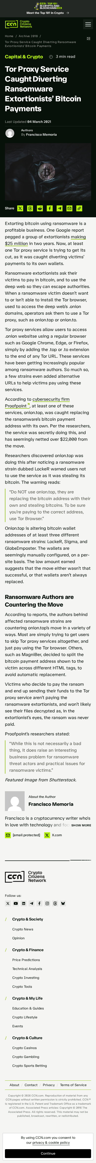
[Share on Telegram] (60, 208)
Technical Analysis (27, 969)
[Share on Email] (69, 208)
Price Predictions (26, 960)
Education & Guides (28, 1008)
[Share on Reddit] (40, 208)
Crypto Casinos (24, 1048)
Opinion (18, 938)
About (14, 1085)
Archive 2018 (28, 36)
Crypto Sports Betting (29, 1066)
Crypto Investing (25, 978)
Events (17, 1026)
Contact (31, 1085)
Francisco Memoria (41, 134)
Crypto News (22, 929)
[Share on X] (20, 208)
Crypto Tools (22, 987)
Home (9, 36)
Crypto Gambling (25, 1057)
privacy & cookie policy (51, 1143)
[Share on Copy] (79, 208)
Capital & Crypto (24, 57)
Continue (48, 1153)
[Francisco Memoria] (15, 801)
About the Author (42, 797)
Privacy (49, 1085)
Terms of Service (73, 1085)
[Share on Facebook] (50, 208)
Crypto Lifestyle (24, 1017)
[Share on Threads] (30, 208)
